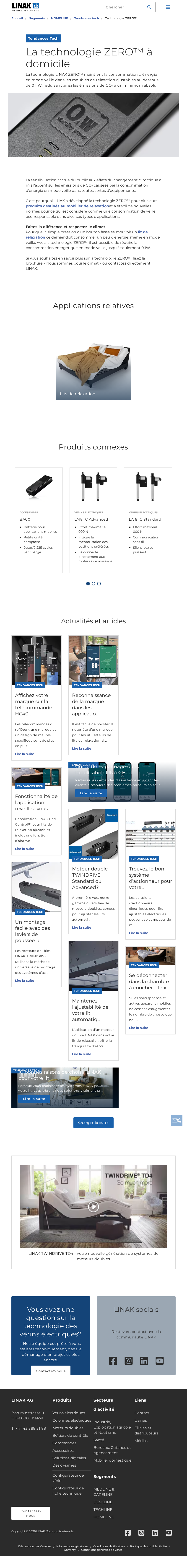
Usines (141, 1420)
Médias (141, 1441)
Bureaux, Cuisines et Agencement (112, 1450)
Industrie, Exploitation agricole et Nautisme (112, 1427)
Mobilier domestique (113, 1460)
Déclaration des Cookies (34, 1546)
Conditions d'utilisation (109, 1546)
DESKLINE (103, 1502)
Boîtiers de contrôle (70, 1435)
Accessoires (63, 1450)
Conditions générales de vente (101, 1549)
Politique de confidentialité (148, 1546)
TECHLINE (103, 1509)
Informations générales (72, 1546)
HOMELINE (104, 1517)
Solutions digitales (69, 1458)
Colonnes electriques (71, 1420)
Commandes (64, 1443)
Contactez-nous (51, 1371)
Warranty (69, 1549)
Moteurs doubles (67, 1428)
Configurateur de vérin (68, 1478)
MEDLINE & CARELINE (104, 1492)
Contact (142, 1413)
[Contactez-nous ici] (176, 1120)
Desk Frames (64, 1465)
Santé (99, 1440)
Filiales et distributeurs (146, 1430)
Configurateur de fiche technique (68, 1491)
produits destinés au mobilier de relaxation (67, 206)
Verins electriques (68, 1413)
